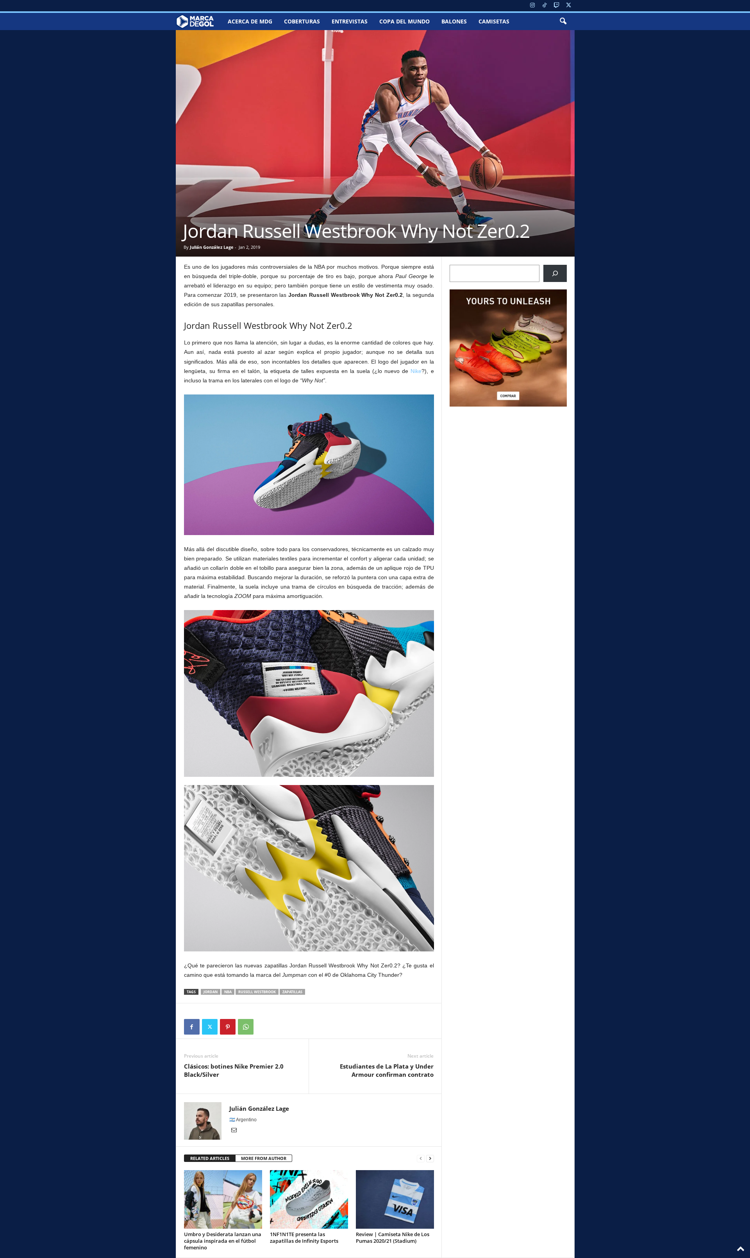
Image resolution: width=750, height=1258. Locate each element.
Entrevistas (350, 21)
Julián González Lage (212, 247)
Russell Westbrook (257, 991)
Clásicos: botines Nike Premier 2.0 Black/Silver (234, 1070)
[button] (562, 21)
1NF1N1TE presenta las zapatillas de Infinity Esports (304, 1237)
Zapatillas (292, 991)
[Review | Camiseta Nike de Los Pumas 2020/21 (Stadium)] (395, 1199)
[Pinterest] (228, 1027)
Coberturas (302, 21)
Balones (454, 21)
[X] (568, 5)
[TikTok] (544, 5)
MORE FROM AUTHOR (263, 1158)
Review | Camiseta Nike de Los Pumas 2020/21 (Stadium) (392, 1237)
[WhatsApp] (246, 1027)
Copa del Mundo (404, 21)
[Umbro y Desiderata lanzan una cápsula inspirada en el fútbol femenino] (223, 1199)
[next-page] (430, 1159)
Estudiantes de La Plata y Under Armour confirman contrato (387, 1070)
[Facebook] (192, 1027)
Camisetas (494, 21)
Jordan (211, 991)
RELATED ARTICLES (209, 1158)
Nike (416, 371)
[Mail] (234, 1130)
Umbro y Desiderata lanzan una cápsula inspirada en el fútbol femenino (222, 1241)
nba (228, 991)
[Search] (555, 273)
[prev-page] (421, 1159)
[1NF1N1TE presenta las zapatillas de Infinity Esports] (309, 1199)
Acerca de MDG (250, 21)
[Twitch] (556, 5)
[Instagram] (532, 5)
